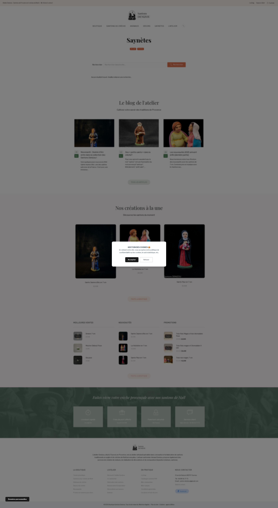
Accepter (132, 260)
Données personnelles (17, 499)
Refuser (146, 260)
